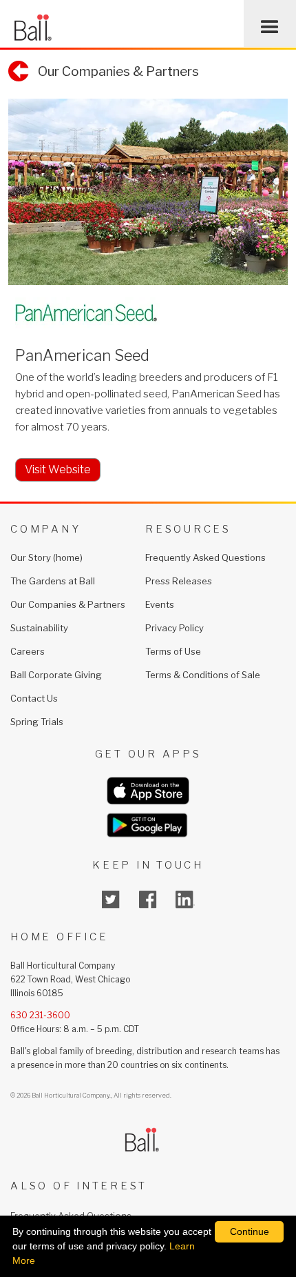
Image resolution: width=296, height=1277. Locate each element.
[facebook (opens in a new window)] (148, 899)
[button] (270, 23)
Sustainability (39, 627)
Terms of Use (173, 651)
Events (159, 604)
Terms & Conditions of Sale (202, 674)
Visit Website (58, 469)
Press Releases (178, 580)
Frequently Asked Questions (205, 557)
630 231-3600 (40, 1015)
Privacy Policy (174, 627)
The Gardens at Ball (52, 580)
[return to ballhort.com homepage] (33, 23)
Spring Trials (36, 721)
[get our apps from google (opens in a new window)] (148, 825)
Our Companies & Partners (67, 604)
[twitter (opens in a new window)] (110, 899)
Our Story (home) (46, 557)
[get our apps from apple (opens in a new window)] (148, 791)
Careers (27, 651)
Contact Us (34, 698)
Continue (249, 1231)
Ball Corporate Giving (56, 674)
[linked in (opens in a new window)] (185, 899)
